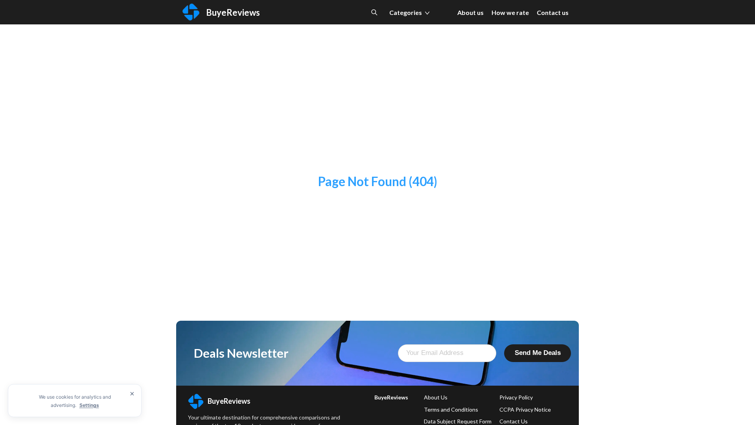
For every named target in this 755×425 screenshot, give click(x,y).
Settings (89, 405)
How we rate (510, 12)
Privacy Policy (516, 397)
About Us (435, 397)
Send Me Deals (538, 353)
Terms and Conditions (451, 409)
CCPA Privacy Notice (525, 409)
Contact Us (513, 421)
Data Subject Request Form (458, 421)
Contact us (553, 12)
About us (470, 12)
